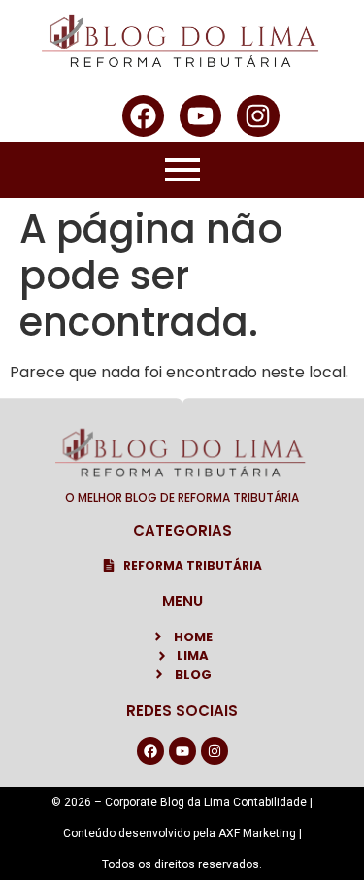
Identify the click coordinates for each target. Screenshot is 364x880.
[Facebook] (143, 116)
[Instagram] (258, 116)
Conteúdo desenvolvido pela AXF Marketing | (182, 833)
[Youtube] (200, 116)
